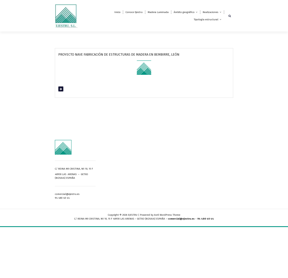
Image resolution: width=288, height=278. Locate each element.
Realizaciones (210, 12)
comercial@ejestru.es (181, 218)
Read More (64, 88)
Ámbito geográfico (184, 12)
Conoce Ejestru (134, 12)
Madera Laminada (158, 12)
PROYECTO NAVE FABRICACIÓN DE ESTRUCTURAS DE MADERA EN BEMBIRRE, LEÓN (118, 54)
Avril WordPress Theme (167, 214)
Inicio (117, 12)
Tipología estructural (206, 19)
